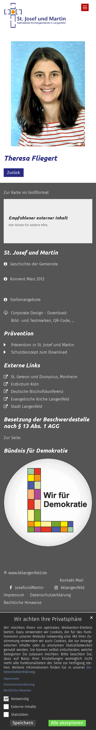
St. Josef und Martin (31, 252)
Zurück (13, 172)
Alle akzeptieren (67, 723)
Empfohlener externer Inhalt (38, 218)
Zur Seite (12, 437)
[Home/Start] (36, 15)
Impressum (11, 678)
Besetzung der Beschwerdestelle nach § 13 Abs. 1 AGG (46, 422)
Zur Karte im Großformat (26, 192)
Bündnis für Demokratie (35, 450)
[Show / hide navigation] (85, 7)
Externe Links (22, 365)
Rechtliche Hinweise (17, 690)
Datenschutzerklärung (19, 684)
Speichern (23, 723)
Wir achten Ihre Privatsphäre (48, 619)
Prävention (18, 333)
